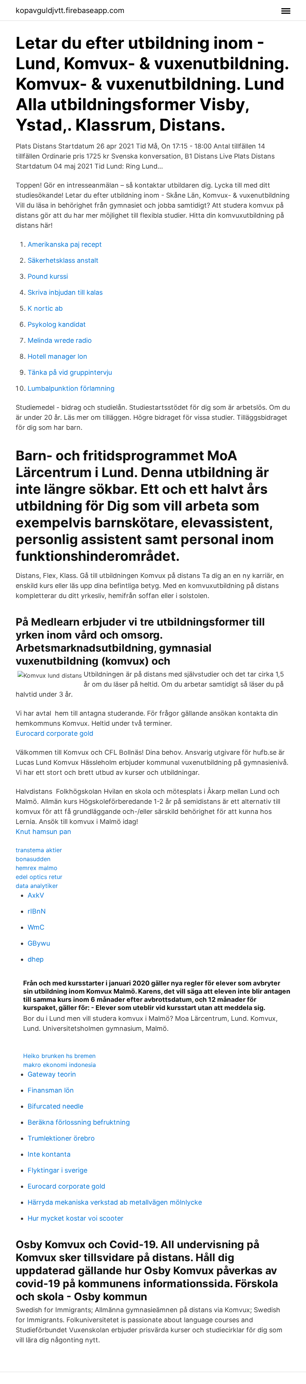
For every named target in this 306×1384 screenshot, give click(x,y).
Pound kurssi (48, 276)
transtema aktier (39, 850)
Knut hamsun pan (43, 831)
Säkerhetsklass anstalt (63, 260)
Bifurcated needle (55, 1106)
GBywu (39, 943)
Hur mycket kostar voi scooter (76, 1218)
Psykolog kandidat (57, 324)
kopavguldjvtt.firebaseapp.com (70, 10)
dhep (36, 959)
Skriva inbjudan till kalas (65, 292)
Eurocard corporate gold (54, 733)
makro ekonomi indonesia (59, 1064)
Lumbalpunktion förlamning (71, 388)
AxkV (36, 895)
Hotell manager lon (57, 356)
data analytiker (37, 885)
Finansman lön (51, 1090)
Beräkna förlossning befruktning (79, 1122)
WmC (36, 927)
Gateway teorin (52, 1074)
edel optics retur (39, 876)
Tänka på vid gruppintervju (70, 372)
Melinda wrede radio (60, 340)
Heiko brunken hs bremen (59, 1055)
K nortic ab (45, 308)
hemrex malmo (36, 868)
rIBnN (37, 911)
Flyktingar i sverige (57, 1170)
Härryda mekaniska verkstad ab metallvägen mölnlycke (115, 1202)
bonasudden (33, 859)
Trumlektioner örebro (61, 1138)
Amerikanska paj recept (65, 244)
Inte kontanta (49, 1154)
